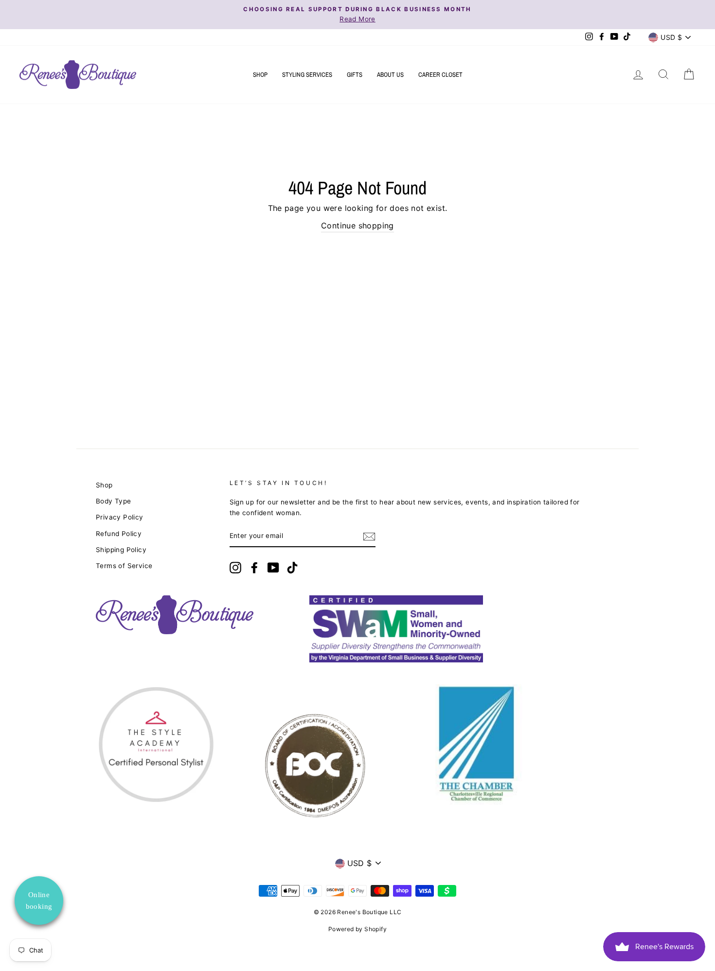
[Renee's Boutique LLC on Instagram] (235, 567)
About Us (390, 74)
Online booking (39, 900)
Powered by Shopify (357, 929)
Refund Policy (119, 534)
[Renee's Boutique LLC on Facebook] (254, 567)
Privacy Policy (119, 517)
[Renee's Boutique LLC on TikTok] (292, 567)
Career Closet (440, 74)
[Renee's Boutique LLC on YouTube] (273, 567)
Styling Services (307, 74)
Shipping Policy (121, 550)
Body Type (113, 501)
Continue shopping (357, 225)
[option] (357, 14)
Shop (260, 74)
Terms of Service (124, 566)
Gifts (354, 74)
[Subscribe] (369, 536)
